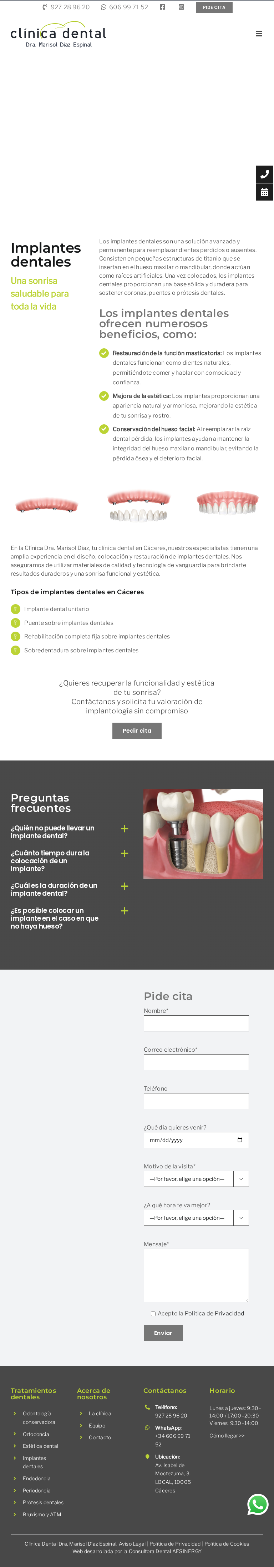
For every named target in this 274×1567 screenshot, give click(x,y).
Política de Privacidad (214, 1313)
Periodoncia (37, 1490)
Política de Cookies (226, 1544)
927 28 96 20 (171, 1415)
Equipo (97, 1425)
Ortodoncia (36, 1434)
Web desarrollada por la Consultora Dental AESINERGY (137, 1551)
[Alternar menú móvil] (259, 33)
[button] (71, 831)
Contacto (100, 1437)
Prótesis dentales (43, 1502)
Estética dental (41, 1446)
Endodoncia (37, 1478)
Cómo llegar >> (226, 1435)
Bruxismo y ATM (42, 1514)
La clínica (100, 1413)
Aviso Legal (132, 1544)
